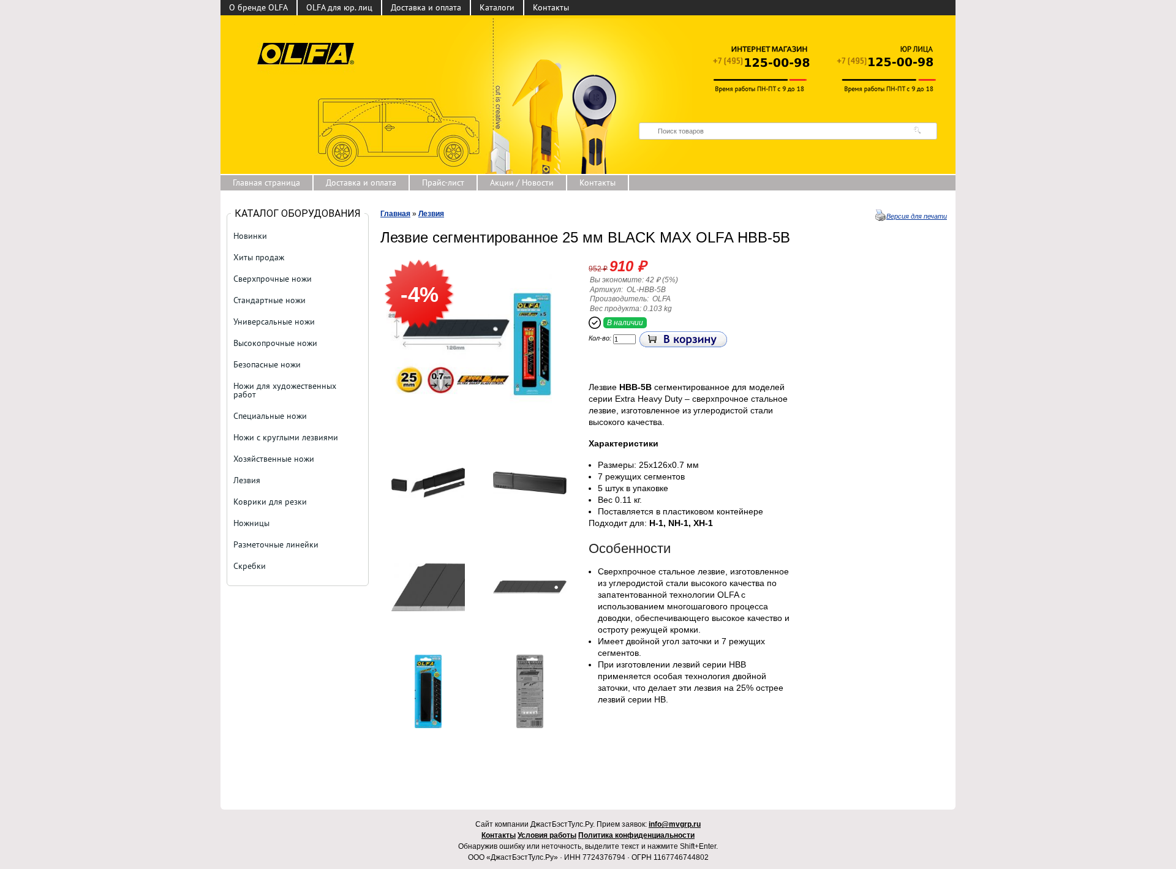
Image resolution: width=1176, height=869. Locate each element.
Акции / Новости (522, 182)
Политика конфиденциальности (636, 835)
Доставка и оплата (426, 7)
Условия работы (547, 835)
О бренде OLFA (258, 7)
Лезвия (431, 213)
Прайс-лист (443, 182)
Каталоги (497, 7)
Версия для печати (916, 216)
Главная (395, 213)
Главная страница (266, 182)
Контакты (551, 7)
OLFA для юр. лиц (339, 7)
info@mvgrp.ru (675, 824)
